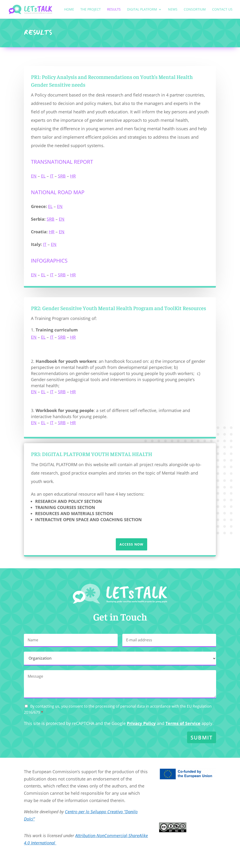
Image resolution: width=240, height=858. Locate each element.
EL (43, 176)
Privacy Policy (141, 723)
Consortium (195, 9)
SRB (62, 176)
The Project (90, 9)
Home (69, 9)
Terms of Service (182, 723)
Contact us (222, 9)
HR (73, 176)
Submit (202, 737)
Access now (131, 544)
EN (34, 176)
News (172, 9)
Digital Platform (142, 9)
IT (51, 176)
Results (114, 9)
